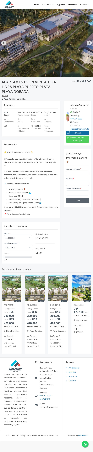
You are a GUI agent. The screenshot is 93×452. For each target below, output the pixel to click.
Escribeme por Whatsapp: (77, 139)
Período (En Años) (11, 243)
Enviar (78, 200)
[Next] (89, 43)
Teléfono (70, 179)
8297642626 (45, 399)
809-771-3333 (76, 119)
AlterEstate (83, 435)
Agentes (61, 5)
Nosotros (72, 5)
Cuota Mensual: (40, 248)
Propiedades (48, 5)
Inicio (36, 5)
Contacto (84, 5)
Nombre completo (73, 169)
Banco (7, 233)
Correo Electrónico (73, 188)
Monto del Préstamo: (42, 234)
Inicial (7, 253)
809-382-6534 (45, 396)
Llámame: (77, 133)
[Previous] (3, 43)
